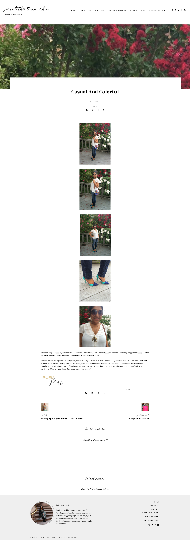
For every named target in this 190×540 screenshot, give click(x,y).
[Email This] (86, 110)
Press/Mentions (157, 10)
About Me (86, 10)
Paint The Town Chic (27, 9)
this (57, 353)
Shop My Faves (137, 10)
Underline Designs (69, 537)
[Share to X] (92, 110)
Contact (99, 10)
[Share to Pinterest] (103, 110)
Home (74, 10)
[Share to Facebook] (98, 110)
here (107, 353)
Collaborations (117, 10)
